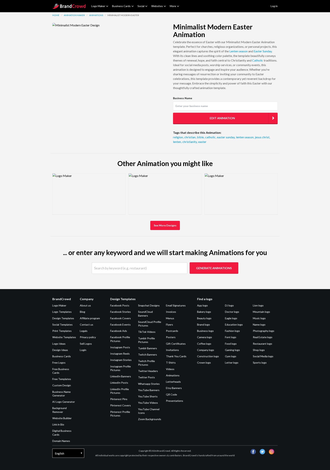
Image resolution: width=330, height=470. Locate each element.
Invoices (171, 311)
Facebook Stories (120, 311)
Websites (157, 6)
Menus (170, 318)
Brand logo (203, 324)
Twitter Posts (146, 377)
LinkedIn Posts (119, 382)
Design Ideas (60, 350)
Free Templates (61, 379)
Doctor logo (232, 311)
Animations (96, 15)
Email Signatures (176, 305)
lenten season (245, 137)
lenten (177, 141)
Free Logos (59, 362)
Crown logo (204, 362)
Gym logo (230, 356)
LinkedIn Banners (120, 376)
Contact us (86, 324)
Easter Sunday (263, 51)
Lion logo (258, 305)
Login (83, 350)
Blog (82, 311)
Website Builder (62, 418)
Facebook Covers (120, 318)
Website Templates (64, 337)
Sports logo (260, 362)
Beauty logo (204, 318)
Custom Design (61, 385)
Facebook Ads (118, 330)
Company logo (205, 350)
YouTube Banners (148, 390)
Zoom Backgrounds (149, 419)
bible (200, 137)
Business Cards (121, 6)
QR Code (171, 394)
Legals (83, 330)
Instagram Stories (121, 359)
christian (190, 137)
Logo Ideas (59, 343)
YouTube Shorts (148, 396)
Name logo (259, 324)
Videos (170, 369)
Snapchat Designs (149, 305)
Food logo (231, 343)
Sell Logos (86, 343)
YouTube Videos (148, 402)
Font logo (230, 337)
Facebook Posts (119, 305)
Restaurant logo (262, 343)
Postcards (172, 330)
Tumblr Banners (147, 348)
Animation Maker (74, 15)
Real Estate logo (262, 337)
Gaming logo (232, 350)
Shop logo (259, 350)
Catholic (257, 60)
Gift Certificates (176, 343)
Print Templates (62, 330)
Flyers (169, 324)
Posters (171, 337)
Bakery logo (204, 311)
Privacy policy (88, 337)
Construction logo (208, 356)
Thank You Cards (176, 356)
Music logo (259, 318)
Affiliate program (90, 318)
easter (202, 141)
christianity (189, 141)
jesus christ (262, 137)
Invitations (172, 350)
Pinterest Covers (120, 405)
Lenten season (238, 51)
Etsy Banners (174, 388)
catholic (210, 137)
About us (85, 305)
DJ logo (229, 305)
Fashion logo (232, 330)
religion (178, 137)
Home (55, 15)
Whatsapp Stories (149, 383)
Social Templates (62, 324)
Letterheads (173, 381)
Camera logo (204, 337)
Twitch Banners (147, 354)
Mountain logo (261, 311)
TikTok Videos (146, 331)
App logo (202, 305)
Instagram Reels (120, 353)
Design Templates (63, 318)
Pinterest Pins (118, 399)
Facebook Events (120, 324)
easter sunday (226, 137)
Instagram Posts (120, 347)
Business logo (205, 330)
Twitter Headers (148, 371)
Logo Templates (62, 311)
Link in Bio (58, 424)
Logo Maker (98, 6)
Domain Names (61, 440)
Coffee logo (204, 343)
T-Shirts (171, 362)
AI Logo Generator (63, 401)
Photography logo (263, 330)
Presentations (174, 400)
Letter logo (231, 362)
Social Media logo (263, 356)
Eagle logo (231, 318)
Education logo (234, 324)
